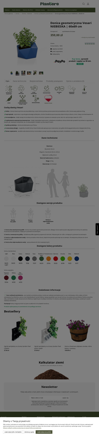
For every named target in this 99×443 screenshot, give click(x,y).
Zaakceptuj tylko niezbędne (13, 432)
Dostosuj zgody (29, 432)
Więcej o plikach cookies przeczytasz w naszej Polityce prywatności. (22, 428)
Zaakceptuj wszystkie (44, 432)
